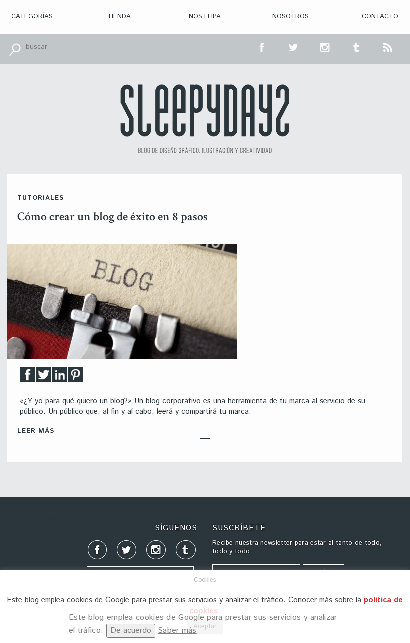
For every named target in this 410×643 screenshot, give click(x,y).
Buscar (15, 49)
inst (325, 47)
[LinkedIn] (60, 378)
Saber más (177, 630)
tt (294, 47)
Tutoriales (41, 198)
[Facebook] (28, 378)
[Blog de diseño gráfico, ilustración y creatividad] (205, 119)
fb (263, 47)
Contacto (380, 17)
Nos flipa (205, 17)
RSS (389, 47)
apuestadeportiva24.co (35, 519)
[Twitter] (44, 378)
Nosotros (290, 17)
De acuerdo (131, 630)
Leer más (36, 431)
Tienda (119, 17)
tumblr (357, 47)
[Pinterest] (76, 378)
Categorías (32, 17)
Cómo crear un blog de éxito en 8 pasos (113, 216)
